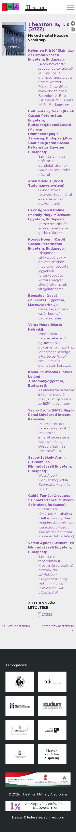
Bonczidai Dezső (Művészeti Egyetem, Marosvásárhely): (46, 300)
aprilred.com (54, 817)
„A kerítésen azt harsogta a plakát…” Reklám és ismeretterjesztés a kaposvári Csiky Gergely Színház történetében (54, 437)
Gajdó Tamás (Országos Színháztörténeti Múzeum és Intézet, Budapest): (51, 500)
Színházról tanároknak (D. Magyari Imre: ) (55, 574)
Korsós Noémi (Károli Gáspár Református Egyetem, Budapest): (46, 244)
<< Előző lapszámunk (16, 626)
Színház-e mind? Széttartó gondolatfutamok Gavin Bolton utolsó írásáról (54, 166)
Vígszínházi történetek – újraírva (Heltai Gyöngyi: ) (56, 522)
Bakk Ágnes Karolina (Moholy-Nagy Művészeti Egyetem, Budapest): (50, 214)
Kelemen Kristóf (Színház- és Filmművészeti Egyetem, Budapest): (51, 55)
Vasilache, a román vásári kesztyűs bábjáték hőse (53, 313)
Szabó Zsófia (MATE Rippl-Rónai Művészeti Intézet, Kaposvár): (51, 414)
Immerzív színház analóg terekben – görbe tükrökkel (53, 228)
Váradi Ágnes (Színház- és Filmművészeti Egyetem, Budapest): (51, 547)
